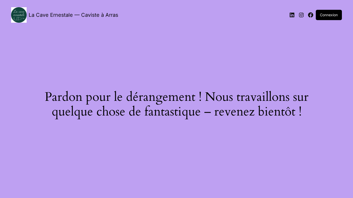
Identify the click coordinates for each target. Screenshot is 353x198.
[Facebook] (311, 15)
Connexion (329, 15)
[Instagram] (301, 15)
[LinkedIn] (292, 15)
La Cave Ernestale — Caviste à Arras (73, 15)
